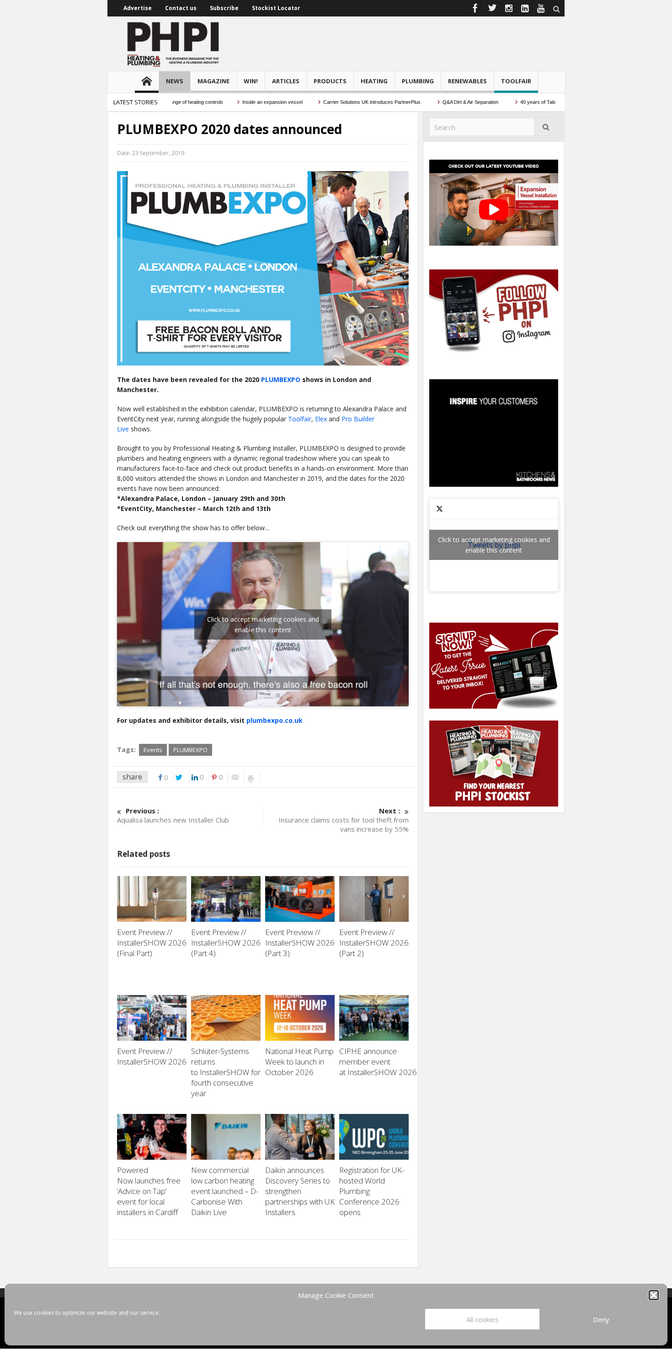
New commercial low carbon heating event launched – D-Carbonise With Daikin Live (224, 1191)
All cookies (482, 1319)
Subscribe (224, 8)
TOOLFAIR (516, 81)
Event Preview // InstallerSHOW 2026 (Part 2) (374, 942)
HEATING (374, 81)
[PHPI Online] (174, 43)
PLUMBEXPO (280, 379)
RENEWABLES (467, 81)
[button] (653, 1295)
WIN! (251, 81)
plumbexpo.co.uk (274, 720)
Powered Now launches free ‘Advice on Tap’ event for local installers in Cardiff (149, 1191)
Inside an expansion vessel (244, 102)
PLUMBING (418, 81)
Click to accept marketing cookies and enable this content (263, 624)
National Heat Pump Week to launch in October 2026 (299, 1061)
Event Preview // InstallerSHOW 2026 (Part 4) (226, 942)
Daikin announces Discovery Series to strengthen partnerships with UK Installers (300, 1191)
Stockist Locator (276, 8)
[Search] (546, 127)
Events (153, 750)
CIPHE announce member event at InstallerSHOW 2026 (379, 1061)
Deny (601, 1319)
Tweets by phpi (494, 544)
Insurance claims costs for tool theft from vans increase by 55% (343, 820)
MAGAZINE (213, 81)
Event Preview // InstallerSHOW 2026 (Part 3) (300, 942)
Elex (322, 418)
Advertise (137, 8)
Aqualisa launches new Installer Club (173, 815)
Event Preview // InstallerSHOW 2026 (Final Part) (152, 942)
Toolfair (299, 418)
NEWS (174, 81)
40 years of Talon (511, 102)
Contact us (181, 8)
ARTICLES (285, 81)
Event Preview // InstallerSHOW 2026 (152, 1056)
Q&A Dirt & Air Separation (443, 102)
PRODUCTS (330, 81)
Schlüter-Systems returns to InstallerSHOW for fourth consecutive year (226, 1072)
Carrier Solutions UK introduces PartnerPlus (344, 102)
